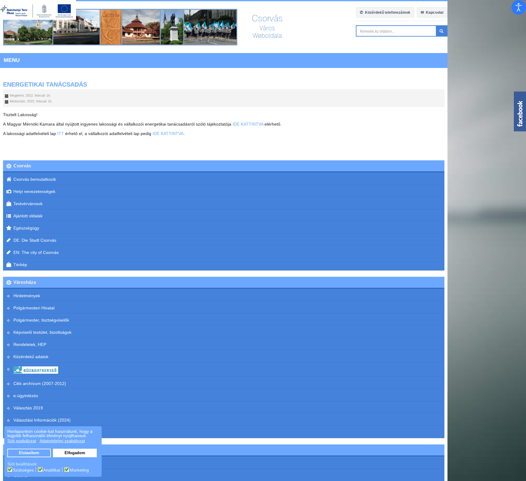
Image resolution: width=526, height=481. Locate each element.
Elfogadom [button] (75, 453)
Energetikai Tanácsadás (45, 84)
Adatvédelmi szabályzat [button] (62, 440)
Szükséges (23, 470)
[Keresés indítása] (520, 31)
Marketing (79, 470)
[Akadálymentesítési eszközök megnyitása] (518, 7)
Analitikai (51, 470)
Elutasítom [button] (29, 453)
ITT (60, 133)
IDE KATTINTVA (248, 124)
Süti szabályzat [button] (21, 440)
